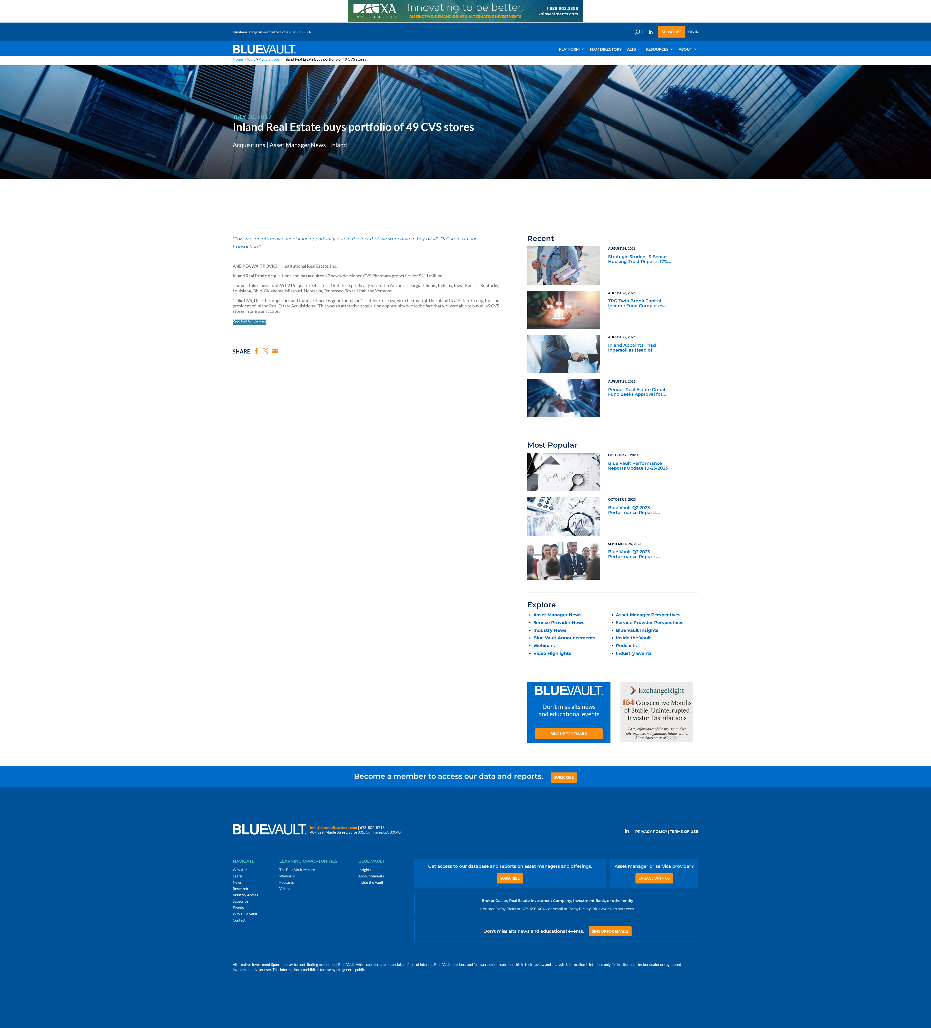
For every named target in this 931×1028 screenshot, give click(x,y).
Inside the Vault (633, 638)
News (237, 882)
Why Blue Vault (245, 914)
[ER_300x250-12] (656, 742)
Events (238, 907)
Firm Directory (606, 49)
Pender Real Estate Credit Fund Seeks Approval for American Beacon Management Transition (637, 392)
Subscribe (672, 32)
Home (238, 59)
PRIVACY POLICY (651, 831)
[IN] (651, 32)
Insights (364, 869)
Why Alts (240, 869)
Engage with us (654, 878)
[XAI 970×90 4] (465, 21)
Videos (284, 888)
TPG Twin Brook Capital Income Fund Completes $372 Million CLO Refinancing (640, 304)
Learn (237, 876)
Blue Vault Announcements (564, 638)
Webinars (544, 645)
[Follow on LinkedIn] (629, 831)
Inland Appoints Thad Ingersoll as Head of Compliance (632, 348)
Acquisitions (269, 59)
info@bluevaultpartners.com (268, 32)
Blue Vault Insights (637, 630)
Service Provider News (559, 622)
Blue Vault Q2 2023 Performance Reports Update (632, 510)
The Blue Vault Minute (297, 869)
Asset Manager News (298, 144)
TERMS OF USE (684, 831)
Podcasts (626, 645)
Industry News (550, 630)
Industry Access (245, 895)
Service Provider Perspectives (649, 622)
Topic (251, 59)
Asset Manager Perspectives (648, 615)
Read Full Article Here (249, 321)
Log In (692, 32)
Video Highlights (552, 653)
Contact (239, 920)
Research (240, 888)
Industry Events (634, 653)
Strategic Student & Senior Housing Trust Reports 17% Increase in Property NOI (638, 260)
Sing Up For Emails (569, 733)
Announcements (371, 876)
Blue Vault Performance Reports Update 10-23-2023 (638, 466)
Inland (338, 144)
